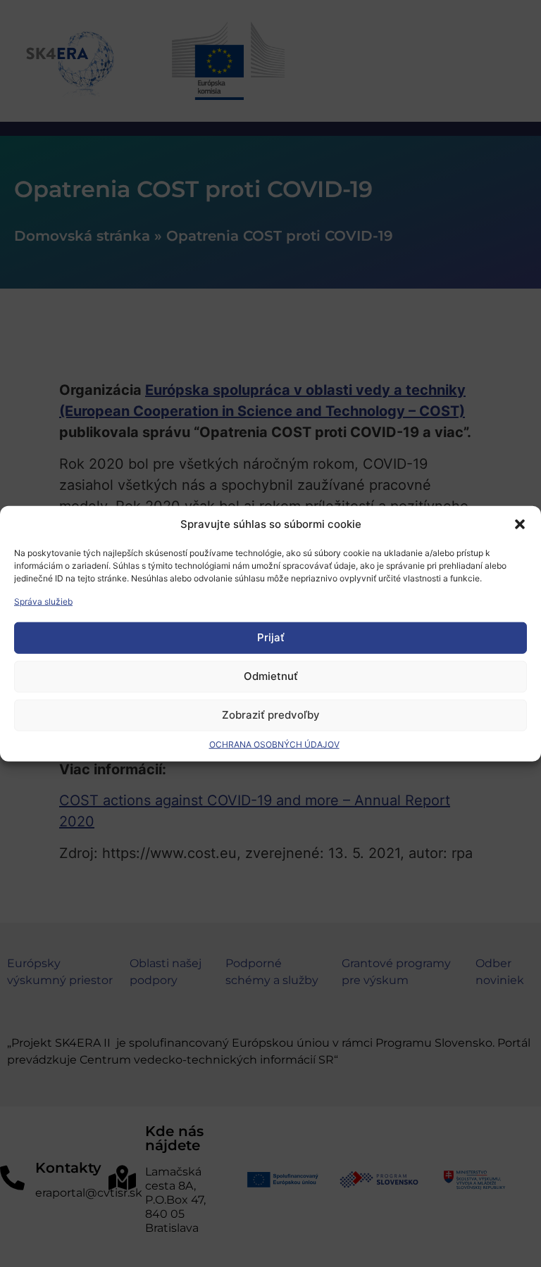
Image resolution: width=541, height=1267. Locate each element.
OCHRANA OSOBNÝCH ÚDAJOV (274, 743)
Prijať (271, 637)
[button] (520, 524)
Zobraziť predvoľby (271, 714)
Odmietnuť (271, 676)
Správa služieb (43, 600)
